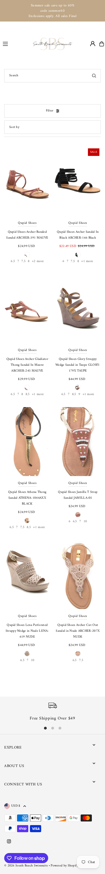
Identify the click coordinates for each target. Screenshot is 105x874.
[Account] (92, 43)
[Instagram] (9, 841)
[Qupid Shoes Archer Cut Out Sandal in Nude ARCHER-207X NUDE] (78, 574)
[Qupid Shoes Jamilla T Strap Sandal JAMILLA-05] (78, 441)
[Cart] (101, 43)
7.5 (23, 261)
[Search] (94, 75)
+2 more (38, 261)
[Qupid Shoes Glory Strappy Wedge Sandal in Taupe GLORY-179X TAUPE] (78, 308)
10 (85, 521)
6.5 (13, 261)
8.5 (27, 394)
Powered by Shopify (64, 866)
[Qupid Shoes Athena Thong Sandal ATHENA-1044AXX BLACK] (27, 441)
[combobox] (52, 75)
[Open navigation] (15, 43)
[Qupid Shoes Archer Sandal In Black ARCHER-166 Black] (78, 181)
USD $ (15, 806)
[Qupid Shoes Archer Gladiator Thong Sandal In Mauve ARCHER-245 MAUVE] (27, 308)
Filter (49, 111)
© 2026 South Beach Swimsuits (26, 866)
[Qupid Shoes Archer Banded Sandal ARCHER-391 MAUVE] (27, 181)
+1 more (87, 261)
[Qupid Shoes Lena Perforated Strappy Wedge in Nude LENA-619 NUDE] (27, 574)
